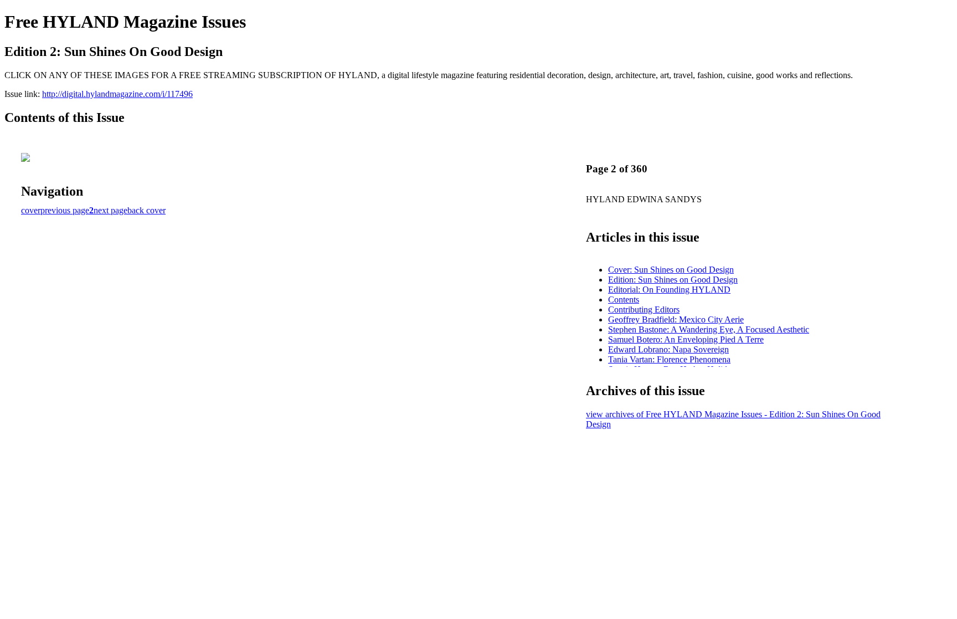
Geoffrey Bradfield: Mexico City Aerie (676, 319)
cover (30, 210)
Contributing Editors (644, 309)
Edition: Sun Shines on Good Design (673, 279)
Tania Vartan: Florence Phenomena (669, 359)
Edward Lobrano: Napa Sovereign (668, 349)
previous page (64, 210)
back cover (146, 210)
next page (110, 210)
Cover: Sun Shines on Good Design (671, 269)
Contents (623, 299)
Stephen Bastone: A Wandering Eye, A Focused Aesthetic (708, 329)
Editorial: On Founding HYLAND (669, 289)
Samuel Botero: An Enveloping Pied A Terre (686, 339)
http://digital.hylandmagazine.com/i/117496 (117, 94)
